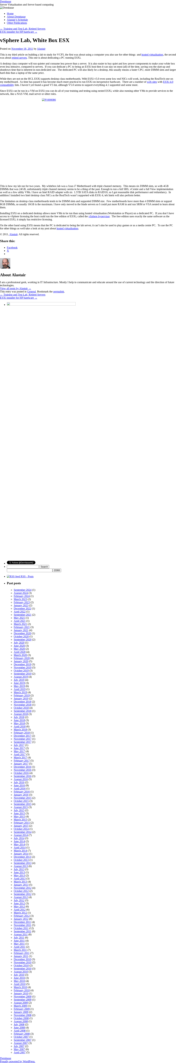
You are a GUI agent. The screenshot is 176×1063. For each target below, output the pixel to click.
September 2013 (22, 863)
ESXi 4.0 (168, 81)
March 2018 (20, 729)
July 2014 (19, 838)
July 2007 (19, 1046)
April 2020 (20, 651)
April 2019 (20, 689)
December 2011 (22, 922)
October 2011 (21, 928)
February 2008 (22, 1033)
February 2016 (22, 791)
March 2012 (20, 912)
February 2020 (22, 658)
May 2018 (19, 723)
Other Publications (17, 22)
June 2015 (19, 813)
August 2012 (21, 897)
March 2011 (20, 949)
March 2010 (20, 987)
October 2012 (21, 891)
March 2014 (20, 850)
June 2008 (19, 1027)
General (31, 291)
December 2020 (22, 633)
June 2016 (19, 785)
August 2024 (21, 593)
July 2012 (19, 900)
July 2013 (19, 869)
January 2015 (21, 825)
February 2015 (22, 822)
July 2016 (19, 782)
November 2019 (22, 667)
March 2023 (20, 599)
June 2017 (19, 748)
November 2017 (22, 738)
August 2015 (21, 807)
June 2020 (19, 645)
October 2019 (21, 670)
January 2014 (21, 853)
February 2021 (22, 627)
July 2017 (19, 745)
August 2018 (21, 714)
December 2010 (22, 959)
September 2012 (22, 894)
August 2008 (21, 1021)
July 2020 (19, 642)
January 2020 (21, 661)
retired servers (19, 57)
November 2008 (22, 1015)
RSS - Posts (27, 576)
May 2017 (19, 751)
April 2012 (20, 909)
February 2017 (22, 760)
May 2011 (19, 943)
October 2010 (21, 965)
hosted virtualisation (152, 54)
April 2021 (20, 620)
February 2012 (22, 915)
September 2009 (22, 999)
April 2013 (20, 878)
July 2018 (19, 717)
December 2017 (22, 735)
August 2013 (21, 866)
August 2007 (21, 1043)
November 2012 (22, 887)
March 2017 (20, 757)
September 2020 (22, 639)
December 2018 (22, 701)
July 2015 (19, 810)
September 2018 (22, 710)
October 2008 (21, 1018)
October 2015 (21, 800)
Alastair (41, 48)
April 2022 (20, 611)
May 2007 (19, 1049)
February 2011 (22, 953)
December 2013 (22, 856)
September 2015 (22, 804)
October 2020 (21, 636)
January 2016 (21, 794)
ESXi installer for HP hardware (18, 31)
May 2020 (19, 648)
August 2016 (21, 779)
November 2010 (22, 962)
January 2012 (21, 918)
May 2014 (19, 844)
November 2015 (22, 797)
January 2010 (21, 993)
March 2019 (20, 692)
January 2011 (21, 956)
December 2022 (22, 608)
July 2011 (19, 937)
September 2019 (22, 673)
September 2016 (22, 776)
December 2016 (22, 766)
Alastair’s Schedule (17, 19)
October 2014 (21, 828)
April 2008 (20, 1030)
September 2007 (22, 1040)
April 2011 (19, 946)
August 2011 (21, 934)
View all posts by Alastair (15, 288)
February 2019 (22, 695)
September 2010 (22, 968)
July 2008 (19, 1024)
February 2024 (22, 596)
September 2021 (22, 614)
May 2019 (19, 686)
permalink (58, 291)
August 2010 (21, 971)
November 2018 (22, 704)
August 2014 (21, 835)
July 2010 (19, 974)
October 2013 (21, 859)
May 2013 (19, 875)
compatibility (7, 84)
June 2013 (19, 872)
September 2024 (22, 589)
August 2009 (21, 1002)
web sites (152, 81)
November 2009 (22, 996)
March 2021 (20, 624)
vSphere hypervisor (99, 216)
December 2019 (22, 664)
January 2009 (21, 1012)
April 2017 (20, 754)
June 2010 (19, 977)
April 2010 (20, 984)
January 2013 (21, 884)
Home (10, 13)
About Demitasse (16, 16)
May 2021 (19, 617)
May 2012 (19, 906)
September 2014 (22, 832)
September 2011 (22, 931)
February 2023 (22, 602)
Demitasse (5, 1)
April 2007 (20, 1052)
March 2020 (20, 655)
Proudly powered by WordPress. (17, 1061)
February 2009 (22, 1008)
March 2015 (20, 819)
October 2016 (21, 773)
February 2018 (22, 732)
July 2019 (19, 679)
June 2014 (19, 841)
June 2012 (19, 903)
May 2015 (19, 816)
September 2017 (22, 742)
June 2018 (19, 720)
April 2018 (20, 726)
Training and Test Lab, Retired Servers (22, 28)
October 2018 (21, 707)
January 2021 (21, 630)
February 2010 (22, 990)
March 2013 (20, 881)
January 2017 (21, 763)
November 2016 (22, 769)
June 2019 (19, 683)
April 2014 (20, 847)
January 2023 (21, 605)
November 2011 (22, 925)
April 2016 (20, 788)
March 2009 (20, 1005)
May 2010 (19, 981)
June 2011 (19, 940)
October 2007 (21, 1036)
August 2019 (21, 676)
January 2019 (21, 698)
